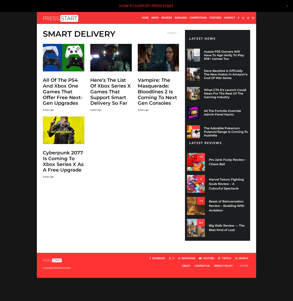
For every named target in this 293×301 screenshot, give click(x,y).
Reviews (166, 17)
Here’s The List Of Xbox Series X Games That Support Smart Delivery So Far (110, 91)
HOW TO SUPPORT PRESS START (146, 6)
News (155, 17)
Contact (229, 17)
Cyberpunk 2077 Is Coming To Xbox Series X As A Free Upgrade (63, 161)
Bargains (181, 17)
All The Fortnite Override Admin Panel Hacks (222, 112)
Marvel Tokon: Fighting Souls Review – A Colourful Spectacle (226, 184)
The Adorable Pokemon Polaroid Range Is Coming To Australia (226, 131)
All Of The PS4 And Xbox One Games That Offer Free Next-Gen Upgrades (63, 91)
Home (145, 17)
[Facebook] (238, 18)
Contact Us (202, 265)
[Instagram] (248, 18)
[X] (243, 18)
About (186, 265)
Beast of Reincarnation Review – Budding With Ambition (226, 205)
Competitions (198, 17)
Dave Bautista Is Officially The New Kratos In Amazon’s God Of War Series (226, 74)
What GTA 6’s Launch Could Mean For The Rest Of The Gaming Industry (225, 93)
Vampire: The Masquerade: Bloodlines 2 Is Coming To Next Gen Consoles (157, 91)
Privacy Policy (223, 265)
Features (215, 17)
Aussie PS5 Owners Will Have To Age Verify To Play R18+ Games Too (224, 55)
